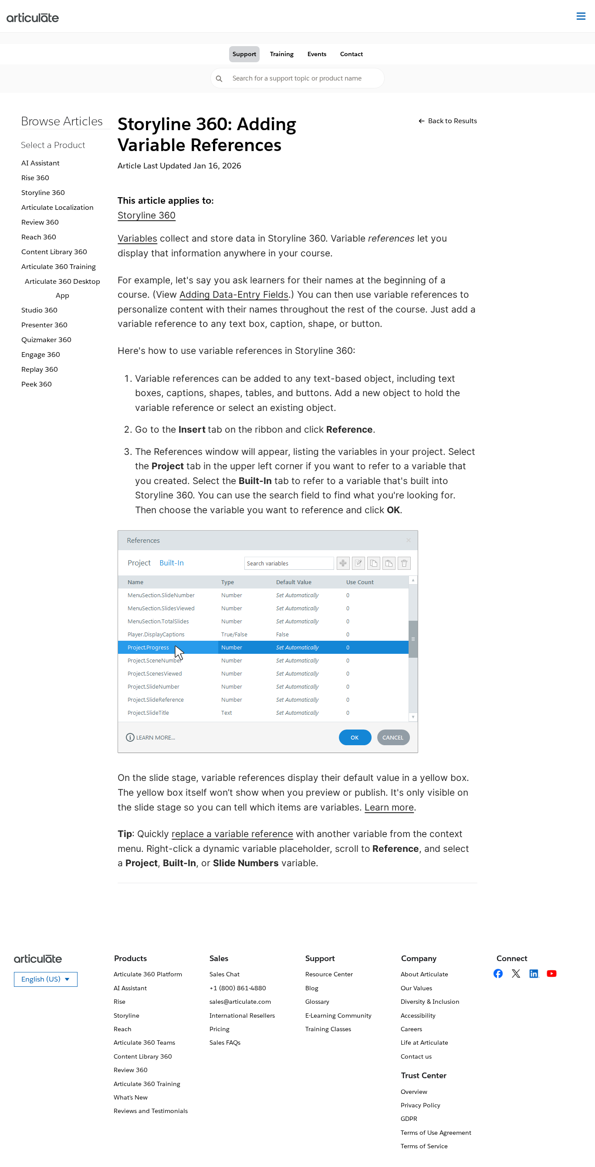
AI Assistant (40, 163)
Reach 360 (38, 237)
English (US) (49, 981)
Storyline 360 (43, 192)
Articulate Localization (57, 207)
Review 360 (40, 222)
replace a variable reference (232, 833)
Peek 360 (36, 384)
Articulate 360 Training (58, 266)
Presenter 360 (44, 325)
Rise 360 (35, 177)
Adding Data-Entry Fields (233, 294)
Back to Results (452, 120)
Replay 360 (39, 369)
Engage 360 (40, 354)
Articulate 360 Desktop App (62, 288)
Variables (137, 238)
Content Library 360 (54, 251)
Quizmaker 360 (46, 339)
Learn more (389, 807)
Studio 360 (39, 310)
